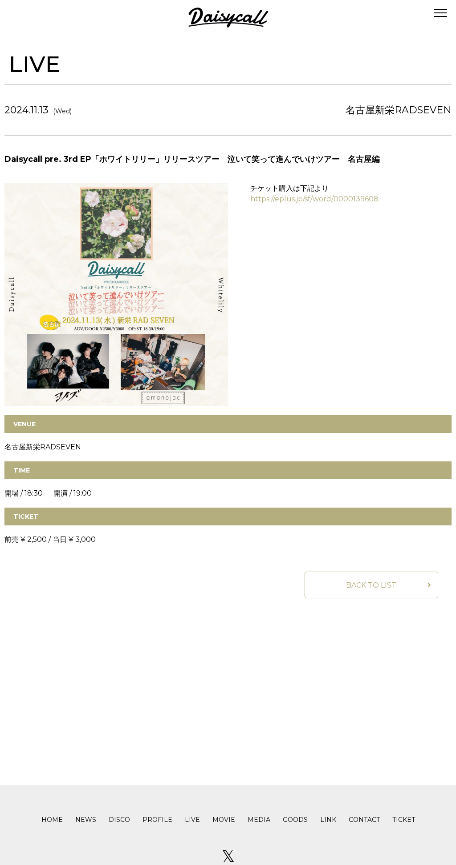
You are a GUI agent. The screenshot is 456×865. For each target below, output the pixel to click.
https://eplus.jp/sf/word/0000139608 (314, 199)
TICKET (403, 820)
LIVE (192, 820)
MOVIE (223, 820)
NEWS (85, 820)
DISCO (119, 820)
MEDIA (259, 820)
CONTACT (364, 820)
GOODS (295, 820)
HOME (52, 820)
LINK (328, 820)
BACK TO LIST (371, 585)
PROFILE (157, 820)
